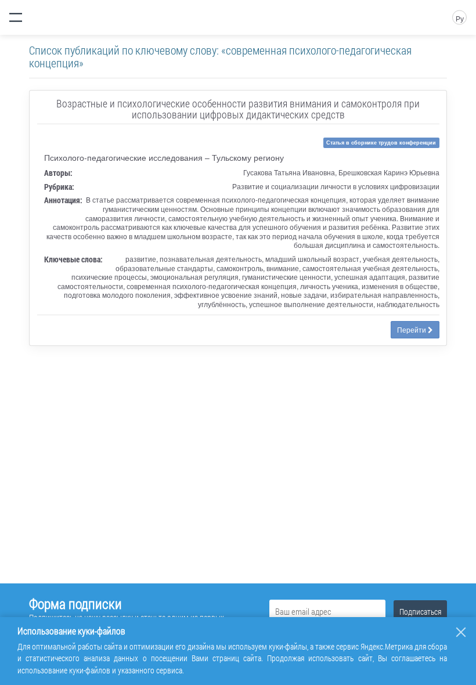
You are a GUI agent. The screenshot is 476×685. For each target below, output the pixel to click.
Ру (460, 18)
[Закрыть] (461, 632)
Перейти (412, 329)
